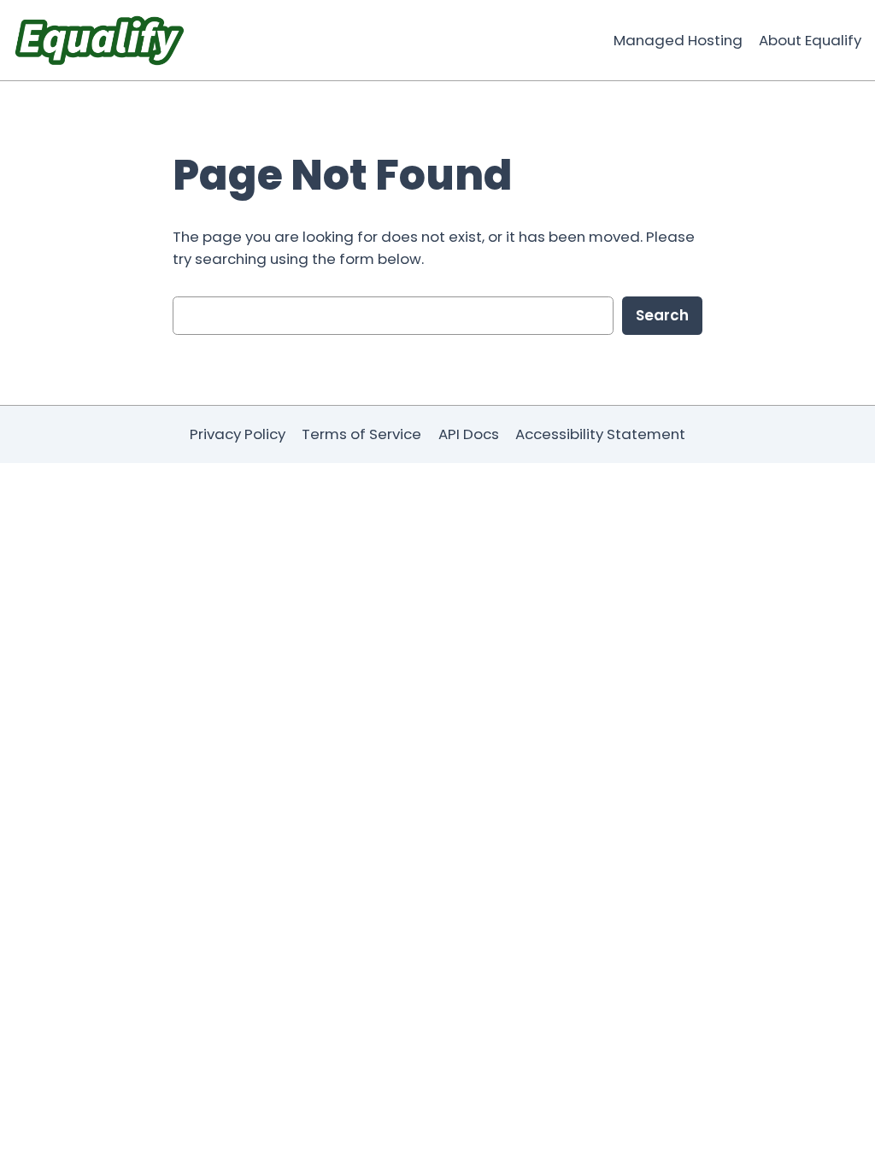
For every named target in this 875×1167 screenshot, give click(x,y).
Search (662, 315)
